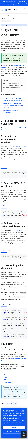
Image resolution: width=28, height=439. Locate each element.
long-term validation (17, 230)
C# (21, 58)
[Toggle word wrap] (21, 172)
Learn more (16, 5)
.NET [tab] (4, 166)
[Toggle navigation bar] (2, 10)
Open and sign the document (11, 110)
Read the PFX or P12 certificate (12, 103)
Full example (7, 112)
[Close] (27, 3)
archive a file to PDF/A (15, 394)
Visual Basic (16, 60)
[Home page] (2, 16)
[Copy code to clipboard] (24, 172)
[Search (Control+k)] (24, 9)
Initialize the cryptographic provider (13, 100)
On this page (5, 25)
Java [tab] (9, 166)
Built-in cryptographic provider (18, 146)
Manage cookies (14, 435)
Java (4, 60)
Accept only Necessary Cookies (14, 431)
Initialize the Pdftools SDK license (13, 98)
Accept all (14, 427)
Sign (15, 403)
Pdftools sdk (9, 403)
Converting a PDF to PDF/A (10, 390)
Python (8, 60)
